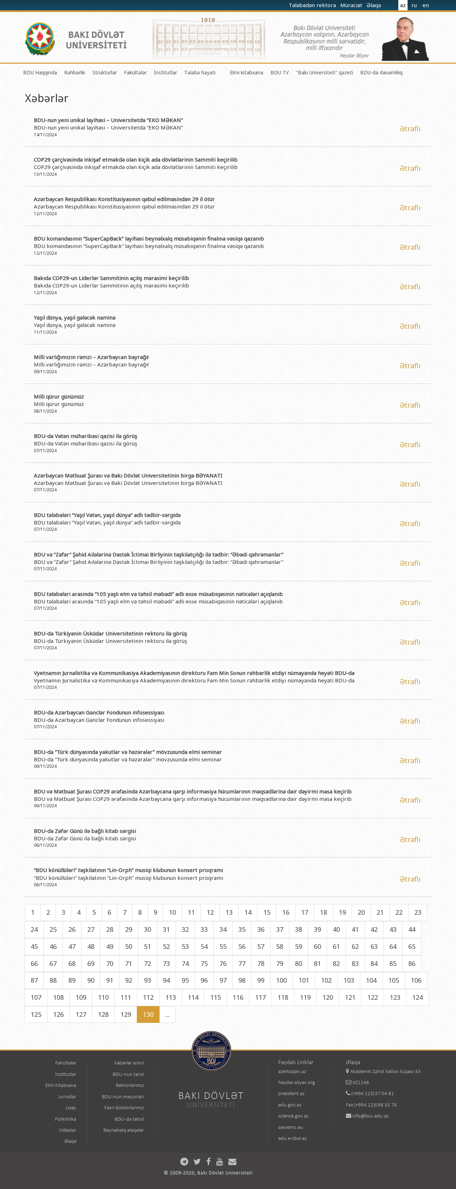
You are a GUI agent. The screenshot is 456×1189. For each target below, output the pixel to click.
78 (260, 963)
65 (411, 946)
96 (204, 980)
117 (260, 997)
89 (72, 980)
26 (72, 929)
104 (371, 980)
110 (103, 997)
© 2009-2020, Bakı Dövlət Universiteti (208, 1173)
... (167, 1014)
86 (411, 963)
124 (417, 997)
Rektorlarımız (130, 1085)
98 (241, 980)
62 (355, 946)
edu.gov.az (289, 1105)
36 (260, 929)
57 (260, 946)
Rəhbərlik (74, 72)
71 (128, 963)
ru (414, 5)
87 (34, 980)
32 (185, 929)
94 (166, 980)
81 (317, 963)
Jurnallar (67, 1097)
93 (147, 980)
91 (109, 980)
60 (317, 946)
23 (417, 912)
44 (411, 929)
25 (53, 929)
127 (81, 1014)
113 (170, 997)
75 (204, 963)
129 (125, 1014)
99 (260, 980)
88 (53, 980)
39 (317, 929)
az (403, 5)
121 (350, 997)
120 (327, 997)
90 (90, 980)
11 (191, 912)
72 (147, 963)
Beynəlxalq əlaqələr (123, 1130)
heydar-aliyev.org (296, 1082)
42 (374, 929)
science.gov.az (293, 1116)
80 (298, 963)
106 (416, 980)
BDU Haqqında (40, 72)
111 (125, 997)
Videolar (67, 1130)
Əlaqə (374, 5)
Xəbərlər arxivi (129, 1063)
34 (223, 929)
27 (90, 929)
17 (304, 912)
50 (128, 946)
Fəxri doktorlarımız (124, 1108)
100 (281, 980)
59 (298, 946)
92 (128, 980)
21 (380, 912)
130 (148, 1014)
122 (372, 997)
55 (223, 946)
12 (210, 912)
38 (298, 929)
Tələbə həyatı (200, 72)
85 (393, 963)
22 (399, 912)
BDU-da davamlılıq (381, 72)
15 (266, 912)
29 (128, 929)
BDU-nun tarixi (128, 1074)
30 (147, 929)
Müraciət (352, 5)
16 (285, 912)
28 (109, 929)
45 (34, 946)
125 (36, 1014)
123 (395, 997)
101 (304, 980)
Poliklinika (65, 1119)
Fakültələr (135, 72)
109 (81, 997)
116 (238, 997)
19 (342, 912)
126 (58, 1014)
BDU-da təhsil (129, 1119)
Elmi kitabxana (246, 72)
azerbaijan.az (292, 1071)
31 (166, 929)
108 (58, 997)
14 (248, 912)
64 (393, 946)
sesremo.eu (290, 1127)
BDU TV (279, 72)
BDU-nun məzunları (123, 1097)
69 (90, 963)
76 (223, 963)
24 (34, 929)
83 (355, 963)
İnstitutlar (165, 72)
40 (336, 929)
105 (393, 980)
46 (53, 946)
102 (326, 980)
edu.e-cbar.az (292, 1138)
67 (53, 963)
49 (109, 946)
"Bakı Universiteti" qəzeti (324, 72)
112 (148, 997)
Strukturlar (104, 72)
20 (361, 912)
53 (185, 946)
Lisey (71, 1108)
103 (348, 980)
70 (109, 963)
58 (279, 946)
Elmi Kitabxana (60, 1085)
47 (72, 946)
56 (241, 946)
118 (283, 997)
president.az (291, 1093)
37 (279, 929)
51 (147, 946)
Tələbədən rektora (313, 5)
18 (323, 912)
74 (185, 963)
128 (103, 1014)
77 (241, 963)
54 (204, 946)
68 (72, 963)
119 (305, 997)
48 (90, 946)
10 (172, 912)
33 (204, 929)
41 (355, 929)
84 (374, 963)
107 (36, 997)
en (426, 5)
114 (193, 997)
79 (279, 963)
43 (393, 929)
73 (166, 963)
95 (185, 980)
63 (374, 946)
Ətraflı (410, 128)
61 (336, 946)
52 (166, 946)
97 (223, 980)
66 (34, 963)
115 (215, 997)
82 (336, 963)
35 (241, 929)
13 (229, 912)
